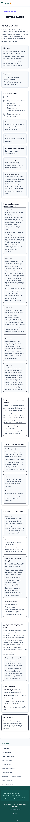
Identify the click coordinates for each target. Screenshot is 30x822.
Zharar (6, 3)
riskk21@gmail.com (15, 809)
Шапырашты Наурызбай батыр (11, 776)
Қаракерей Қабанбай (8, 768)
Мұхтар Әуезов (6, 764)
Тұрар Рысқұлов (7, 780)
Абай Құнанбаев (7, 760)
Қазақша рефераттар (10, 11)
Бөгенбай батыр (7, 772)
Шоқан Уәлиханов (7, 784)
